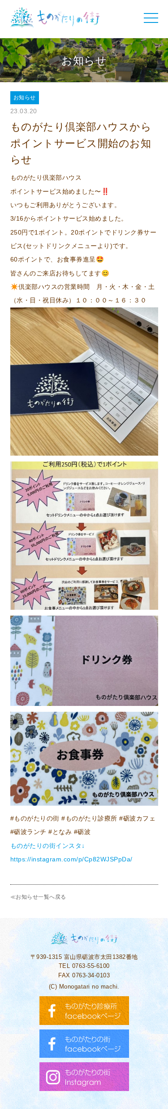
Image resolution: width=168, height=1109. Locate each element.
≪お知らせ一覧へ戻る (38, 897)
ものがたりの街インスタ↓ (47, 845)
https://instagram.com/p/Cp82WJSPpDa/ (71, 859)
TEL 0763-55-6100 (84, 966)
